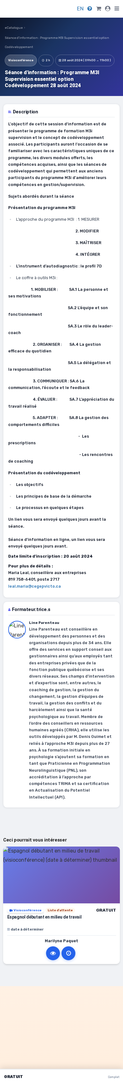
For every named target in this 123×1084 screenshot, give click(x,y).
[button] (117, 9)
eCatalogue (14, 28)
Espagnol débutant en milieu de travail (44, 916)
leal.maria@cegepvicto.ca (34, 586)
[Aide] (89, 8)
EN (80, 8)
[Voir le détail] (53, 953)
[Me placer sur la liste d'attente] (68, 953)
